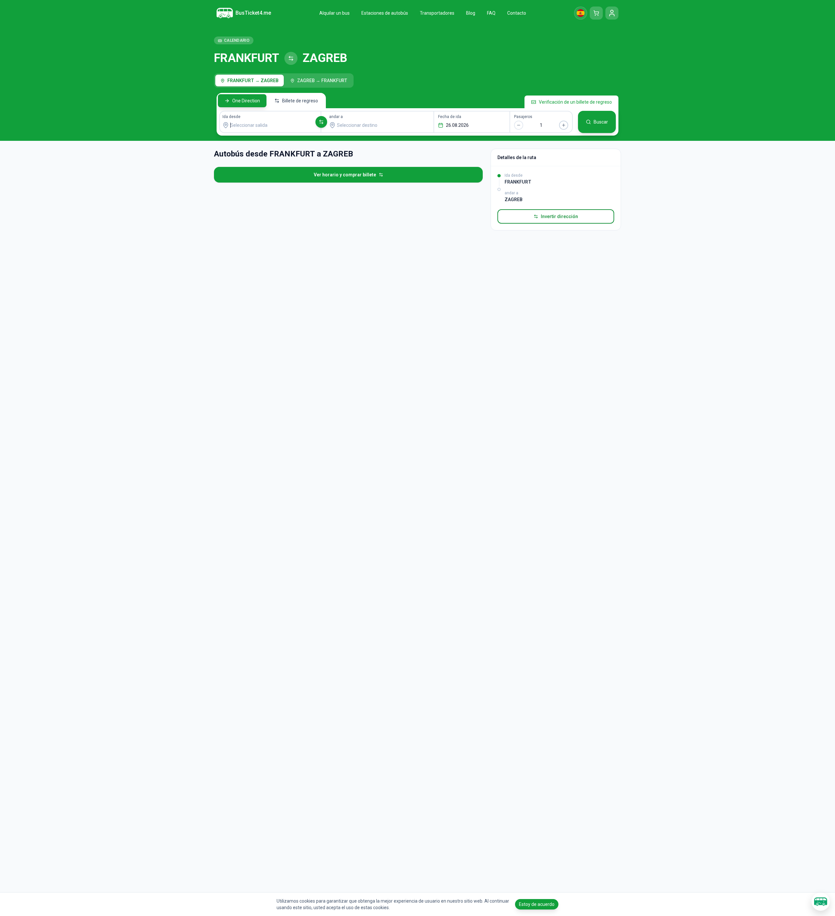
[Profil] (611, 13)
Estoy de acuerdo (536, 904)
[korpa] (596, 13)
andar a (336, 116)
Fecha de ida (449, 116)
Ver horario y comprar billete (345, 174)
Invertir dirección (559, 216)
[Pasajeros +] (563, 125)
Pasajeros (523, 116)
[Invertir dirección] (321, 122)
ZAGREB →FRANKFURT (322, 80)
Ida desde (231, 116)
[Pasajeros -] (518, 125)
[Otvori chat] (821, 902)
